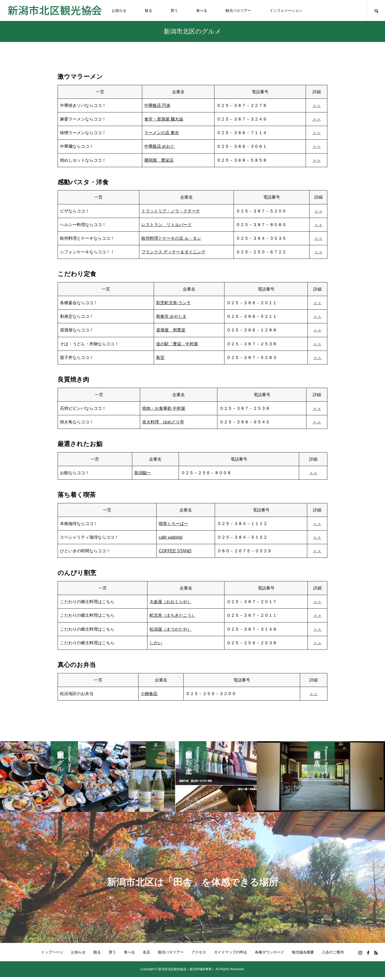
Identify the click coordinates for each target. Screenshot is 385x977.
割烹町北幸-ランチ (173, 303)
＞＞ (316, 105)
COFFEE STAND (175, 551)
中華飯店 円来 (157, 105)
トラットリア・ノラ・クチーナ (170, 211)
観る (148, 10)
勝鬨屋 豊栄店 (159, 160)
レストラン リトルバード (166, 224)
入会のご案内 (333, 952)
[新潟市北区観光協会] (55, 10)
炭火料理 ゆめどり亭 (163, 422)
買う (174, 10)
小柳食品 (149, 693)
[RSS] (375, 952)
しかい (156, 643)
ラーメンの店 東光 (161, 132)
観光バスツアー (238, 10)
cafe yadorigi (171, 537)
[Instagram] (360, 952)
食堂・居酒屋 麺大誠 (163, 119)
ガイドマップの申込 (230, 952)
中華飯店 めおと (159, 146)
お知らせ (119, 10)
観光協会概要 (303, 952)
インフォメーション (286, 10)
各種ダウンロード (269, 952)
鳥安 (160, 357)
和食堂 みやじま (171, 316)
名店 (146, 952)
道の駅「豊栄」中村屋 (177, 344)
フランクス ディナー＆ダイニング (173, 252)
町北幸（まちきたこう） (173, 615)
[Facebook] (368, 952)
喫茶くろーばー (173, 523)
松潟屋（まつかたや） (170, 629)
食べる (201, 10)
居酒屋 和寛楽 (170, 330)
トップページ (52, 952)
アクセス (198, 952)
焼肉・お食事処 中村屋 (163, 408)
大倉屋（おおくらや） (170, 601)
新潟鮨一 (142, 473)
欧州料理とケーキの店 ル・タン (171, 238)
